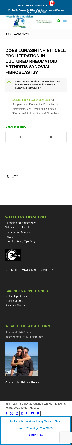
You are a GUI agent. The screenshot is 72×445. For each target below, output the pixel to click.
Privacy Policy (30, 382)
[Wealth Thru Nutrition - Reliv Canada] (29, 22)
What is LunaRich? (17, 227)
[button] (36, 84)
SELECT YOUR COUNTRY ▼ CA (33, 6)
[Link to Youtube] (32, 413)
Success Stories (15, 305)
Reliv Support (13, 300)
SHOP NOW (35, 435)
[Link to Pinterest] (27, 413)
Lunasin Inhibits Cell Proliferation (31, 99)
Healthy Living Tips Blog (20, 241)
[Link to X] (11, 413)
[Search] (57, 22)
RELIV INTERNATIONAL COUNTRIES (29, 270)
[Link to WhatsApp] (22, 413)
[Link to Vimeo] (37, 413)
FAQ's (9, 236)
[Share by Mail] (51, 137)
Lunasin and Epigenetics (20, 222)
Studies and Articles (17, 232)
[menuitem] (37, 3)
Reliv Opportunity (16, 296)
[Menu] (65, 21)
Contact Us (12, 382)
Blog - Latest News (17, 33)
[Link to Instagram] (16, 413)
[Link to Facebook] (6, 413)
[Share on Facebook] (21, 137)
